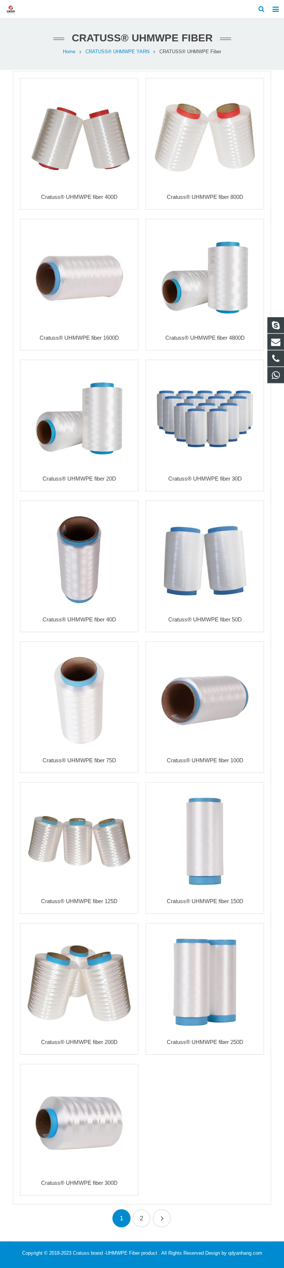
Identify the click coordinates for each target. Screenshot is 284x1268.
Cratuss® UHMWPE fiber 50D (205, 619)
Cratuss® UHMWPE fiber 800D (205, 197)
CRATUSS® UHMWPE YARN (117, 51)
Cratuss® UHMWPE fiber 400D (79, 197)
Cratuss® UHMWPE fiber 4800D (205, 338)
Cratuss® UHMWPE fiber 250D (205, 1042)
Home (69, 51)
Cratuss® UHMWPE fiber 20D (79, 478)
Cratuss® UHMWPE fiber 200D (79, 1042)
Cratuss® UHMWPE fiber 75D (79, 760)
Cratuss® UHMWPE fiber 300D (79, 1183)
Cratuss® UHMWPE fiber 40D (79, 619)
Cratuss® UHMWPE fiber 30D (205, 478)
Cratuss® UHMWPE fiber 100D (205, 760)
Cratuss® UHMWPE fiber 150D (205, 901)
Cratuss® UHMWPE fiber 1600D (79, 338)
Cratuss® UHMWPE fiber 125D (79, 901)
